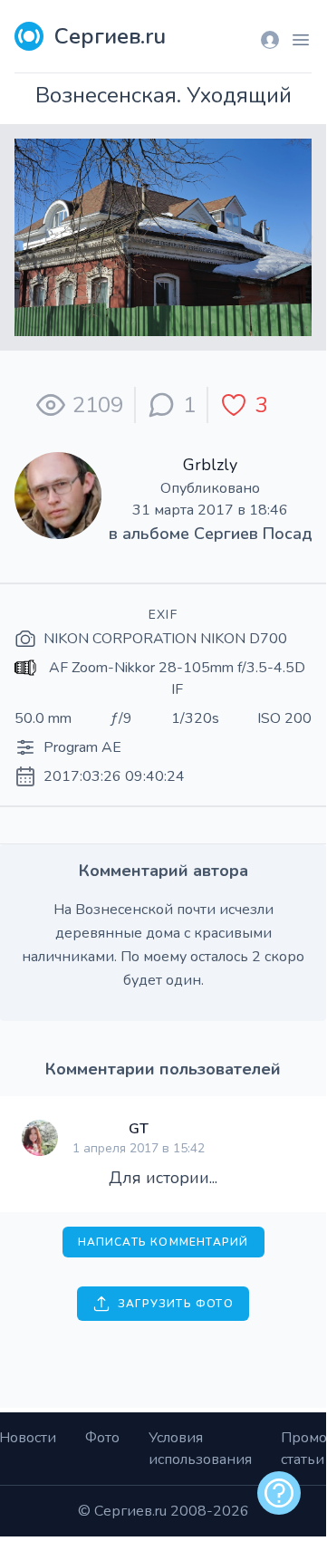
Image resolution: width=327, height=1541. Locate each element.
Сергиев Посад (253, 533)
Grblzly (210, 465)
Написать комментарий (163, 1242)
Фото (102, 1438)
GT (139, 1129)
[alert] (279, 1493)
